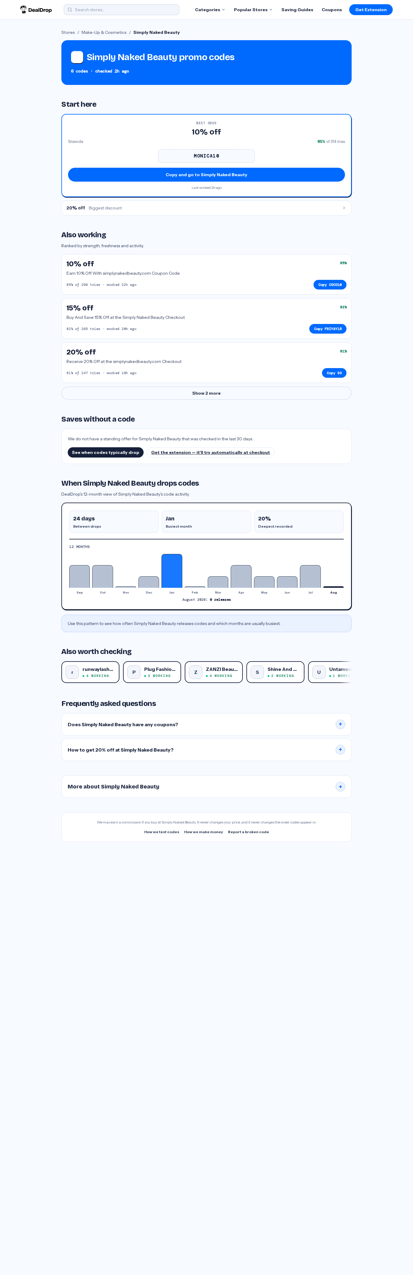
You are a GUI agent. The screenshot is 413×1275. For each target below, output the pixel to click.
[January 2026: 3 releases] (171, 571)
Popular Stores (251, 9)
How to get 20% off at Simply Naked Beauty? (205, 749)
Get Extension (371, 9)
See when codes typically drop (105, 452)
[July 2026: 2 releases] (310, 576)
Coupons (332, 9)
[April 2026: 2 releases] (241, 576)
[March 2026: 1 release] (218, 581)
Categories (207, 9)
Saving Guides (297, 9)
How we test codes (161, 832)
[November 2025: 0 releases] (125, 586)
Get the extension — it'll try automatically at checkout (210, 452)
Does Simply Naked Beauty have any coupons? (205, 724)
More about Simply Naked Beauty (205, 786)
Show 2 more (206, 393)
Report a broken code (248, 832)
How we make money (203, 832)
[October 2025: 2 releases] (102, 576)
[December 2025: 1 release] (148, 581)
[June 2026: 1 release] (287, 581)
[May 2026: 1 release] (264, 581)
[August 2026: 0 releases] (333, 586)
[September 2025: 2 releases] (79, 576)
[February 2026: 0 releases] (195, 586)
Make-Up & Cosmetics (104, 32)
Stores (68, 32)
